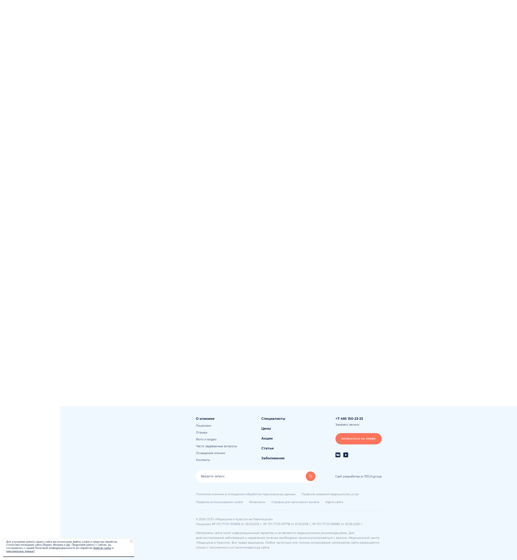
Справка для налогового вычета (351, 159)
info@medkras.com (214, 175)
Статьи (338, 143)
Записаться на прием (359, 438)
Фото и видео (343, 136)
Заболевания (343, 150)
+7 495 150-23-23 (211, 159)
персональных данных (20, 551)
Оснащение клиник (348, 129)
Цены (266, 428)
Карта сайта (334, 502)
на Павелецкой (23, 27)
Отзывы (339, 115)
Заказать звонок (38, 512)
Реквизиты (257, 502)
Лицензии (341, 108)
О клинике (341, 87)
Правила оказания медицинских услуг (330, 494)
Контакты (203, 460)
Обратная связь (214, 196)
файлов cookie (102, 548)
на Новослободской (27, 31)
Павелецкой (236, 81)
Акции (338, 101)
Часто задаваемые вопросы (353, 122)
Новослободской (270, 81)
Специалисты (343, 94)
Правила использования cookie (219, 502)
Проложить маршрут (289, 302)
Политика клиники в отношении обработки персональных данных (245, 494)
